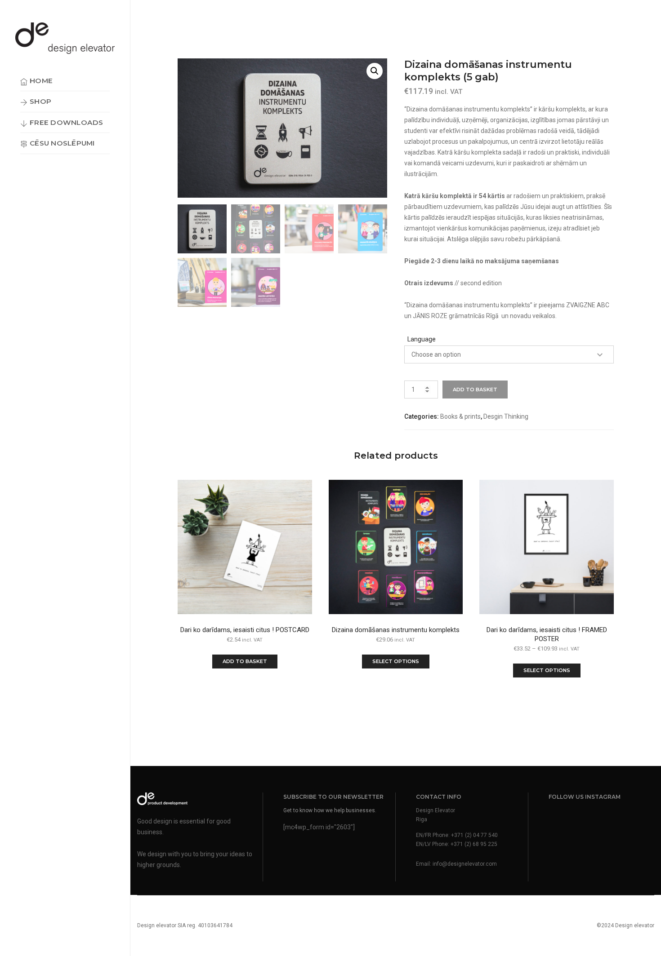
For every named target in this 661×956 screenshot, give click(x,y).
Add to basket (475, 389)
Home (41, 80)
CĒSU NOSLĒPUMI (62, 143)
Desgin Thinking (505, 416)
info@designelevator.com (465, 864)
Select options (395, 661)
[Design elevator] (65, 38)
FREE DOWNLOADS (66, 122)
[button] (374, 71)
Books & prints (460, 416)
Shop (40, 101)
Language (421, 339)
